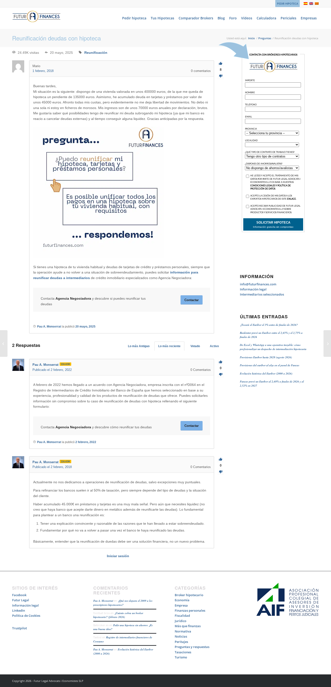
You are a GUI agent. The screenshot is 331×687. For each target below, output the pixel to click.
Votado (195, 346)
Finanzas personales (190, 610)
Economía (182, 600)
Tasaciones (183, 652)
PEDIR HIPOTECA (287, 3)
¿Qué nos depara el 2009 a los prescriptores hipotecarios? (122, 603)
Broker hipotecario (189, 595)
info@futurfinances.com (258, 284)
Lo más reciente (169, 346)
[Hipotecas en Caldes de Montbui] (4, 343)
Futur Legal (20, 600)
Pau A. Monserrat (103, 601)
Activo (214, 346)
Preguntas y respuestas (192, 647)
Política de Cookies (26, 615)
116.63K (65, 364)
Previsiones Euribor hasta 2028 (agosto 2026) (266, 357)
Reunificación (95, 53)
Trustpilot (19, 628)
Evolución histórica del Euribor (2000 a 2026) (266, 373)
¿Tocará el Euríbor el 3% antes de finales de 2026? (269, 325)
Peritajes (181, 642)
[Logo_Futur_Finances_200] (36, 18)
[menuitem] (286, 3)
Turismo (181, 657)
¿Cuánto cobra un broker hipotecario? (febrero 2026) (118, 615)
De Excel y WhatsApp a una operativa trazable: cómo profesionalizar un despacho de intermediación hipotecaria (273, 347)
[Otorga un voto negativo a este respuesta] (220, 374)
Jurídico (180, 621)
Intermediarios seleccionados (262, 294)
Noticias (181, 636)
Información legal (253, 289)
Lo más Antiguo (139, 346)
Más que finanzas (188, 626)
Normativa (183, 631)
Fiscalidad (182, 615)
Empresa (181, 605)
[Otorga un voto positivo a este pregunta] (220, 63)
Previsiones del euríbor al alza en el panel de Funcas (269, 365)
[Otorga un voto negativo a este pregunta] (220, 76)
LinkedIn (18, 610)
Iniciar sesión (118, 556)
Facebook (19, 595)
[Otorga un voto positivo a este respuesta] (220, 362)
